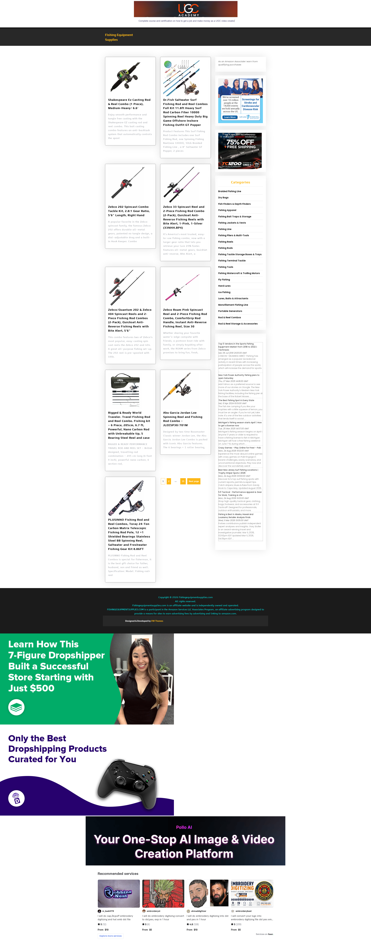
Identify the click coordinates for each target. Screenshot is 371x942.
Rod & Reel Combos (229, 317)
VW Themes (157, 621)
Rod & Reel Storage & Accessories (238, 323)
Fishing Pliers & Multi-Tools (233, 235)
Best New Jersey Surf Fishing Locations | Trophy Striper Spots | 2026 (238, 471)
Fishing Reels (225, 241)
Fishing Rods (225, 248)
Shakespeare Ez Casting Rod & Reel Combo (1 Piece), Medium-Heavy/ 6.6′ (129, 104)
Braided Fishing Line (229, 191)
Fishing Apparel (227, 210)
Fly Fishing (224, 279)
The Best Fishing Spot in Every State (236, 400)
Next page (194, 481)
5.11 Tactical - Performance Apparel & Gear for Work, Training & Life (240, 494)
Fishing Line (224, 229)
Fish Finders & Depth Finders (234, 203)
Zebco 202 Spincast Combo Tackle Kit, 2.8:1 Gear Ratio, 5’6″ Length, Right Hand (129, 211)
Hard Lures (224, 285)
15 (182, 480)
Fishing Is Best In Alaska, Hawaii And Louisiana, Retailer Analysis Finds (235, 516)
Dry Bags (223, 197)
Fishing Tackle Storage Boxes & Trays (240, 254)
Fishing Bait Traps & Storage (234, 216)
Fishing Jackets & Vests (232, 222)
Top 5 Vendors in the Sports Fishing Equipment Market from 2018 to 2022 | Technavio (237, 346)
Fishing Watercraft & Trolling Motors (239, 273)
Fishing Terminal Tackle (232, 260)
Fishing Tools (225, 267)
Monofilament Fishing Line (233, 304)
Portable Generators (230, 311)
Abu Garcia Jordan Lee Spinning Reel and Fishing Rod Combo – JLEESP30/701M (182, 419)
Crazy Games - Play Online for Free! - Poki (239, 447)
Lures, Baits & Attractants (233, 298)
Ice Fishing (224, 292)
